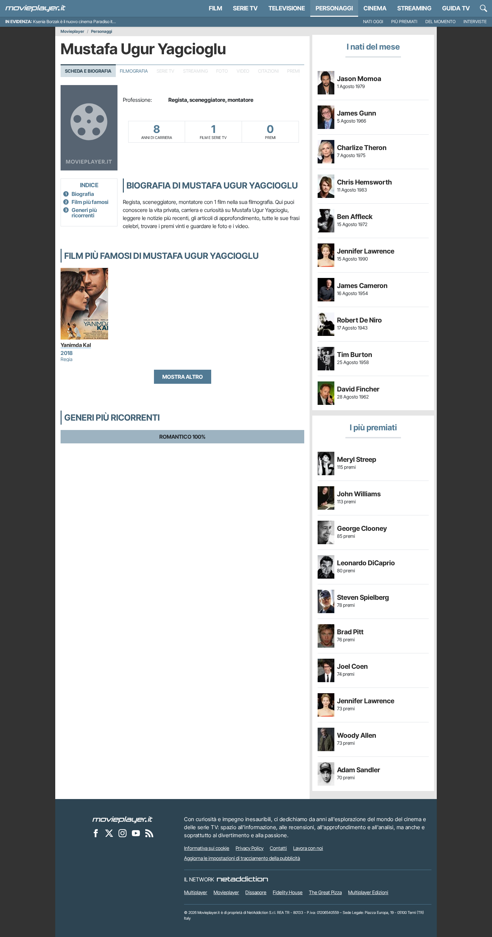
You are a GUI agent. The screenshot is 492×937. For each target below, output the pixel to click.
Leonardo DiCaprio (366, 563)
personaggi (334, 8)
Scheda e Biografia (88, 71)
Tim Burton (354, 355)
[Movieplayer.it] (35, 8)
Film (215, 8)
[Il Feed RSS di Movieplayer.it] (149, 832)
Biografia (83, 194)
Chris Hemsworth (364, 182)
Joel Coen (352, 666)
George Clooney (362, 528)
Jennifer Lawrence (365, 251)
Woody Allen (356, 735)
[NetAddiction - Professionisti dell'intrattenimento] (242, 879)
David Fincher (358, 389)
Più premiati (404, 21)
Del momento (440, 21)
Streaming (414, 8)
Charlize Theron (362, 148)
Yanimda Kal (76, 345)
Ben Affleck (355, 217)
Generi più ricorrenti (84, 213)
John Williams (359, 494)
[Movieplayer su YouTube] (136, 832)
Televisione (286, 8)
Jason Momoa (359, 79)
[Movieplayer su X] (109, 832)
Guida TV (456, 8)
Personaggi (101, 31)
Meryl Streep (356, 459)
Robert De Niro (359, 320)
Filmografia (134, 71)
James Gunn (356, 113)
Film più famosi (90, 202)
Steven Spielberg (363, 597)
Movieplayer (72, 31)
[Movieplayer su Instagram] (122, 832)
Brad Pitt (350, 632)
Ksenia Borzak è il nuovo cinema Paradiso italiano (78, 21)
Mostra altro (182, 376)
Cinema (375, 8)
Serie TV (245, 8)
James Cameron (362, 286)
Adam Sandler (358, 770)
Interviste (475, 21)
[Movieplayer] (122, 819)
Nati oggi (373, 21)
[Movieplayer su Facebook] (95, 832)
